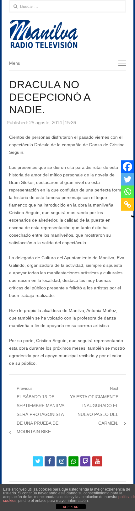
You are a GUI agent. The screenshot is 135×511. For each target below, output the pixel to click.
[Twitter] (127, 179)
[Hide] (132, 216)
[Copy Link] (127, 204)
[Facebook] (127, 166)
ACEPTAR (70, 507)
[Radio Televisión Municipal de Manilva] (67, 34)
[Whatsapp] (127, 192)
